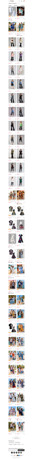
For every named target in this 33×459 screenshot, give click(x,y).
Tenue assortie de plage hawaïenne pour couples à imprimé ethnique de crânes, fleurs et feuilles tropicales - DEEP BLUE (12, 306)
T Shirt (19, 444)
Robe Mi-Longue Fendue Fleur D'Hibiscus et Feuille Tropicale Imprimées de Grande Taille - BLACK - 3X (20, 244)
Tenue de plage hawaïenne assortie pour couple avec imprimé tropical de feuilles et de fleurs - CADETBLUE (20, 361)
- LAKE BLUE (18, 306)
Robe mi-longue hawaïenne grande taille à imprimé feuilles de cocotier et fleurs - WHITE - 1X (12, 244)
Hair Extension (17, 442)
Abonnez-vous (21, 450)
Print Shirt (10, 444)
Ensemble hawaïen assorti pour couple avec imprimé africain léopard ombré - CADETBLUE (20, 290)
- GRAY (9, 145)
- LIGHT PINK (10, 62)
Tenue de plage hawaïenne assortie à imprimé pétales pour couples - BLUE (12, 389)
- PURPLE (18, 62)
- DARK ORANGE (11, 290)
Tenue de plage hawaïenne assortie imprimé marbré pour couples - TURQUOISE (20, 17)
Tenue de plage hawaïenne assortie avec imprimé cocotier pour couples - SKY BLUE (20, 375)
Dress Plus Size (11, 442)
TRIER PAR (15, 5)
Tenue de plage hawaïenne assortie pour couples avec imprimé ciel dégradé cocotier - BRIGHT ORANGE (12, 361)
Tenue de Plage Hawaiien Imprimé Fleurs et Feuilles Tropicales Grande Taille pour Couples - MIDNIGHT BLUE (20, 417)
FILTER (22, 5)
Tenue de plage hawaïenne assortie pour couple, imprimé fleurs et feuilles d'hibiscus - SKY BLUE (12, 403)
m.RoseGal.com (12, 1)
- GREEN (18, 48)
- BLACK (18, 145)
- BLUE (9, 76)
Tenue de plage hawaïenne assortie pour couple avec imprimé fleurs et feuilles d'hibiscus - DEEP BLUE (20, 389)
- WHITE (10, 17)
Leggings (15, 444)
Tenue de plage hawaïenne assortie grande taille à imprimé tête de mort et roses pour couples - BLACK (12, 230)
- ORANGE (18, 201)
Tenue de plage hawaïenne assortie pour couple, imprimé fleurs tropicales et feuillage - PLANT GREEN (20, 403)
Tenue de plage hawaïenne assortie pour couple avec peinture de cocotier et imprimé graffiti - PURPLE (12, 375)
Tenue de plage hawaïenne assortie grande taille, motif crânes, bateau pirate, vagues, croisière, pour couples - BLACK (12, 216)
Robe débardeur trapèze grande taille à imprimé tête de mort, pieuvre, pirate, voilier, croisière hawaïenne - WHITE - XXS (20, 230)
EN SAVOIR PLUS (16, 438)
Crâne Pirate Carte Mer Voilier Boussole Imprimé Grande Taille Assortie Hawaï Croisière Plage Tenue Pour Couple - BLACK (20, 216)
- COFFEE (10, 48)
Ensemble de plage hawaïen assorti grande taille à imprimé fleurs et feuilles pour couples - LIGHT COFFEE (12, 201)
